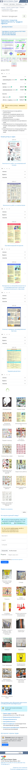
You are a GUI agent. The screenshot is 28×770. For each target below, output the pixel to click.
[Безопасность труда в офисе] (14, 47)
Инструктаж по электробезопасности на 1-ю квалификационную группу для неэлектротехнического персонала (14, 287)
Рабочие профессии (8, 723)
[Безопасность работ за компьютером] (14, 192)
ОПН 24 (14, 262)
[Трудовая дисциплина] (14, 358)
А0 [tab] (2, 73)
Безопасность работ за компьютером (14, 205)
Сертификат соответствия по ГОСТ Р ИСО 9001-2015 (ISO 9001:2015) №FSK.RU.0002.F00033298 (13, 33)
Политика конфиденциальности (18, 769)
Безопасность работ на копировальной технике (14, 164)
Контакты (18, 4)
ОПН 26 (14, 305)
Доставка (12, 4)
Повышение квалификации (11, 727)
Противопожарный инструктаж (14, 245)
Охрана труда (7, 713)
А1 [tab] (4, 73)
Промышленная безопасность (11, 717)
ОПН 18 (14, 347)
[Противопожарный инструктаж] (14, 233)
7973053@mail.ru (20, 523)
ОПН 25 (14, 222)
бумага (4, 83)
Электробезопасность (9, 721)
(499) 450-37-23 (7, 523)
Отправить (5, 562)
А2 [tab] (6, 73)
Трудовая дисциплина (14, 371)
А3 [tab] (9, 73)
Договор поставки (7, 26)
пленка (4, 76)
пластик (4, 94)
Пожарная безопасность (10, 719)
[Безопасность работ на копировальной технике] (14, 151)
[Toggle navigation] (24, 16)
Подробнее (5, 744)
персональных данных (17, 559)
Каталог (6, 4)
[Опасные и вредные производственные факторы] (14, 316)
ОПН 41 (14, 139)
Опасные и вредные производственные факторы (14, 330)
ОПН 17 (14, 181)
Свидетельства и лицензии (20, 767)
